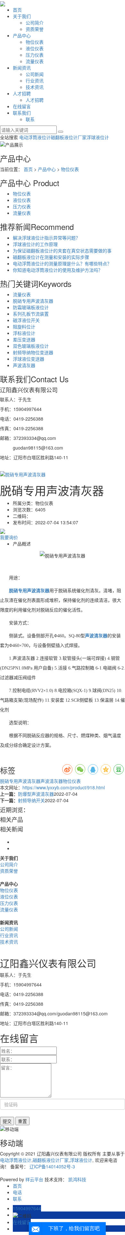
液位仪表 (35, 48)
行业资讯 (35, 80)
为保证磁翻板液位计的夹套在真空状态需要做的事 (62, 250)
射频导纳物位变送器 (33, 352)
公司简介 (35, 22)
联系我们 (22, 112)
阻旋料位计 (24, 326)
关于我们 (22, 16)
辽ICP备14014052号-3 (52, 1166)
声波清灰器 (24, 365)
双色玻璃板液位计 (31, 346)
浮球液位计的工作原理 (35, 244)
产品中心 (22, 35)
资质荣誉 (35, 29)
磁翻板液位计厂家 (69, 137)
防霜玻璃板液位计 (31, 307)
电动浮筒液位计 (35, 137)
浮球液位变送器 (28, 359)
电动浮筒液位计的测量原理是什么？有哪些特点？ (62, 263)
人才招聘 (22, 93)
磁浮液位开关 (26, 320)
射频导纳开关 (31, 800)
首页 (17, 9)
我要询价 (9, 537)
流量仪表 (35, 61)
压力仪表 (35, 55)
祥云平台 (34, 1179)
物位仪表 (35, 42)
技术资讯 (35, 87)
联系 (30, 119)
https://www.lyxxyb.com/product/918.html (63, 787)
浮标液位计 (24, 333)
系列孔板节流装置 (31, 313)
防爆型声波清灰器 (36, 794)
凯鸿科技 (77, 1179)
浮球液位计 (98, 137)
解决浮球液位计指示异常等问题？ (46, 237)
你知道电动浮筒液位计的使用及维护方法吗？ (58, 270)
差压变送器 (24, 339)
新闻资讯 (22, 67)
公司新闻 (35, 74)
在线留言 (22, 106)
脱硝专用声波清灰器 (33, 301)
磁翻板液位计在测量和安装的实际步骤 (51, 257)
